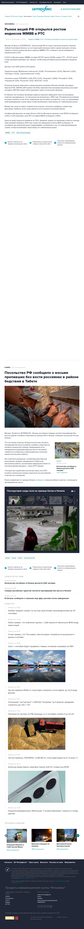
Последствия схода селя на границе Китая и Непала (36, 491)
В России (14, 16)
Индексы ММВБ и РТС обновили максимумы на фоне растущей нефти (53, 39)
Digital (52, 16)
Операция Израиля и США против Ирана (15, 846)
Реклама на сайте (56, 862)
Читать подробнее (66, 469)
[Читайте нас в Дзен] (38, 906)
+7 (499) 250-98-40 (61, 881)
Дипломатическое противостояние (64, 845)
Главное (7, 16)
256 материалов (62, 849)
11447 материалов (38, 849)
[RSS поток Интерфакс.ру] (48, 906)
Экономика (28, 16)
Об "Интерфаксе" (22, 2)
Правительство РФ (12, 263)
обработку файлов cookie (27, 878)
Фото (70, 16)
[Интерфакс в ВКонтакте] (45, 906)
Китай (14, 558)
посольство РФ (29, 558)
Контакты (8, 862)
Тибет (20, 558)
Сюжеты (65, 16)
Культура (40, 16)
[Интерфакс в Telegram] (41, 906)
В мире (20, 16)
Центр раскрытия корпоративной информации (47, 901)
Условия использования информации (42, 917)
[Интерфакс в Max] (51, 906)
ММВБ (7, 133)
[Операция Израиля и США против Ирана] (17, 842)
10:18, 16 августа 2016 (22, 24)
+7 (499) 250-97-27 (16, 882)
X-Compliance (9, 898)
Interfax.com (33, 2)
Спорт (34, 16)
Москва (47, 16)
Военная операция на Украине (40, 845)
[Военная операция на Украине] (42, 841)
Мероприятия (70, 862)
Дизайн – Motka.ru (62, 917)
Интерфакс (42, 9)
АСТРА (7, 904)
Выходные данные (36, 919)
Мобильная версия (8, 2)
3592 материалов (13, 850)
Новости (58, 16)
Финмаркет (57, 2)
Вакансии (44, 862)
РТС (13, 133)
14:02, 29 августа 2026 (20, 159)
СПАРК (7, 896)
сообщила (11, 185)
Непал (7, 558)
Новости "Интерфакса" (44, 895)
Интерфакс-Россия (45, 2)
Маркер (7, 902)
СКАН (39, 896)
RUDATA (39, 898)
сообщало (39, 480)
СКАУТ (7, 900)
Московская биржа (23, 133)
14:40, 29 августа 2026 (18, 367)
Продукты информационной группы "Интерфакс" (35, 887)
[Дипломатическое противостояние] (67, 841)
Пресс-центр (34, 862)
